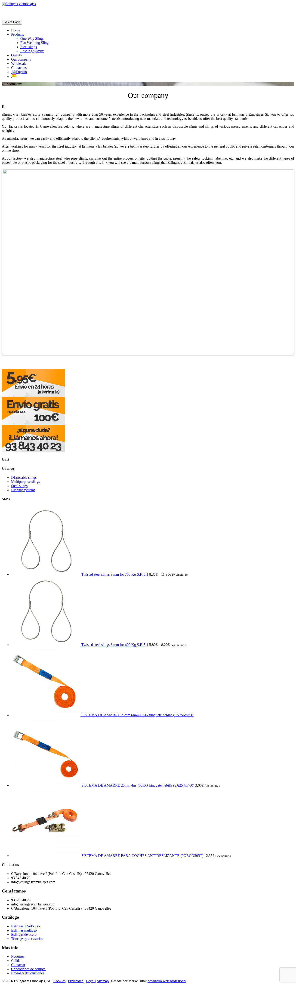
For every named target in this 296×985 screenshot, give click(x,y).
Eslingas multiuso (24, 930)
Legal (90, 981)
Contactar (18, 965)
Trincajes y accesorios (27, 939)
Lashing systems (32, 51)
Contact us (19, 68)
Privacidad (75, 981)
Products (17, 34)
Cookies (59, 981)
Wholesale (18, 63)
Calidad (16, 961)
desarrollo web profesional (167, 981)
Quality (16, 55)
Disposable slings (24, 477)
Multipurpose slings (25, 482)
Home (15, 30)
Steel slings (28, 47)
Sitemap (103, 981)
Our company (21, 59)
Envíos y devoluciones (27, 973)
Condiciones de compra (28, 969)
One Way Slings (32, 38)
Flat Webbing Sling (34, 43)
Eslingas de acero (24, 934)
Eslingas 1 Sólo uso (25, 926)
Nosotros (17, 956)
